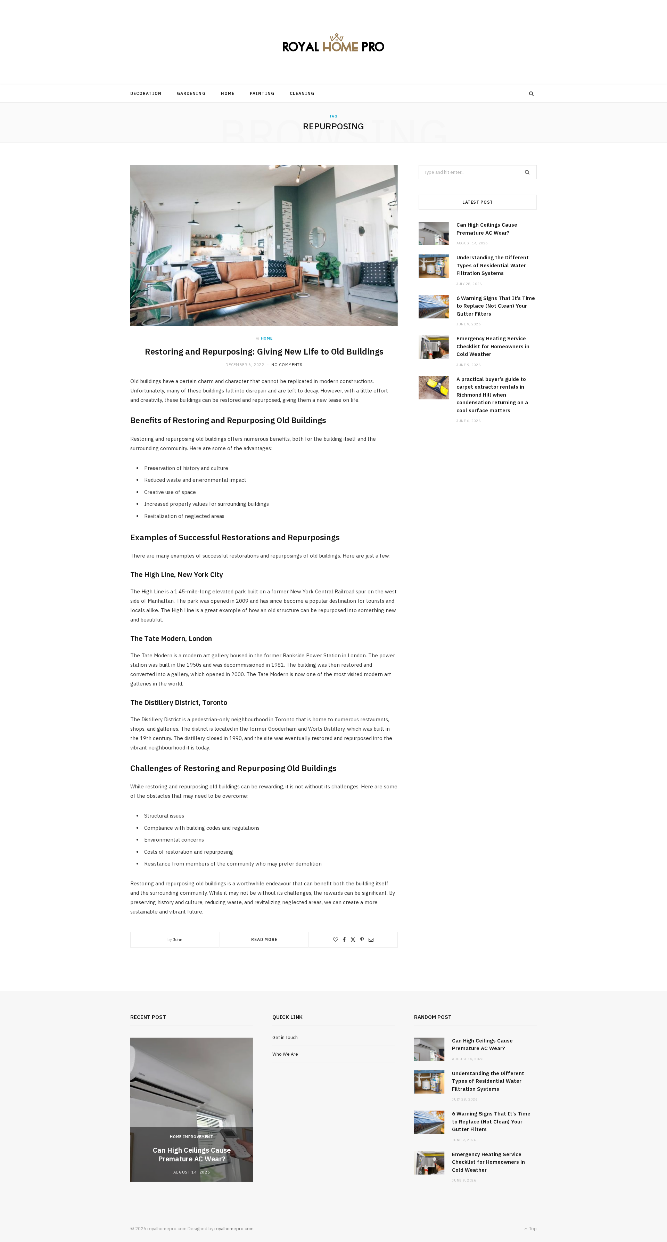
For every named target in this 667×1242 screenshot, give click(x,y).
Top (532, 1229)
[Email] (371, 939)
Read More (264, 939)
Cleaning (302, 93)
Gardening (191, 93)
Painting (262, 93)
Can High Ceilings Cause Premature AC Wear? (192, 1154)
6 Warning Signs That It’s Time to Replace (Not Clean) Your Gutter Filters (495, 306)
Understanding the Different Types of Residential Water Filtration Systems (492, 265)
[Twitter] (353, 939)
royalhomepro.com (234, 1229)
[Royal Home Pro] (333, 42)
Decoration (146, 93)
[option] (191, 1110)
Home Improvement (191, 1136)
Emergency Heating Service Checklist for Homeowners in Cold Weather (492, 346)
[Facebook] (344, 939)
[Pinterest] (362, 939)
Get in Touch (285, 1037)
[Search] (531, 93)
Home (227, 93)
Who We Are (285, 1054)
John (177, 939)
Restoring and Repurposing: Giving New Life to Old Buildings (264, 351)
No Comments (286, 364)
